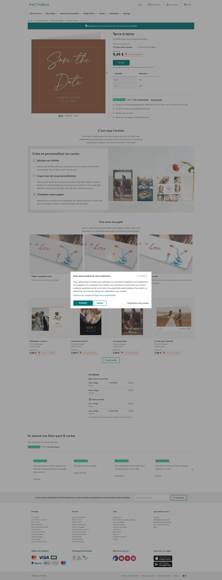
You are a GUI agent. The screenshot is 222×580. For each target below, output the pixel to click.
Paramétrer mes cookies (138, 303)
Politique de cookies (82, 295)
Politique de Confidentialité (104, 295)
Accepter (83, 303)
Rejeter (100, 303)
